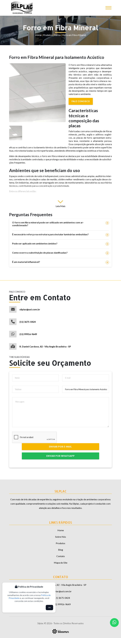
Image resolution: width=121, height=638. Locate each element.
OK (49, 607)
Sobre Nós (60, 536)
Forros (57, 35)
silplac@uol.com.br (29, 309)
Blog (60, 549)
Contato (60, 556)
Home (38, 35)
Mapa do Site (60, 562)
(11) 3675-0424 (27, 321)
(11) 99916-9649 (28, 334)
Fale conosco (81, 101)
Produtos (48, 35)
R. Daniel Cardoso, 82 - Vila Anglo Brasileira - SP (45, 346)
